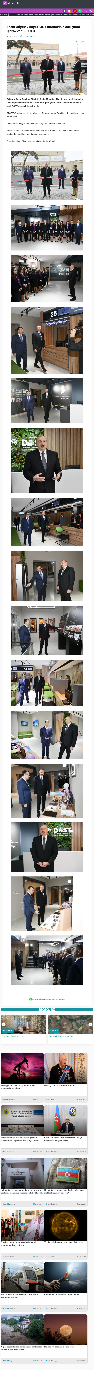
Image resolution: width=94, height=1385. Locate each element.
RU (85, 10)
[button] (4, 1024)
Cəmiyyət (55, 1151)
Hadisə (54, 1308)
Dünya (54, 1099)
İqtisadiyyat (11, 1099)
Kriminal (11, 1151)
